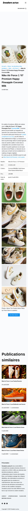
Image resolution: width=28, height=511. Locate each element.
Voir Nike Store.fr (14, 315)
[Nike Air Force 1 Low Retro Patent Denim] (14, 441)
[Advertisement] (14, 26)
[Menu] (25, 2)
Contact (4, 496)
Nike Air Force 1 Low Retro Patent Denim (13, 450)
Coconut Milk (15, 128)
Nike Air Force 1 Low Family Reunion (12, 381)
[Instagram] (7, 503)
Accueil (4, 66)
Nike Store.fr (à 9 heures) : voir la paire (14, 157)
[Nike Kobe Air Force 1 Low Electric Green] (14, 418)
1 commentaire (15, 407)
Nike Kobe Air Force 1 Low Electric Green (13, 427)
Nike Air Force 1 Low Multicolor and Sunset (13, 404)
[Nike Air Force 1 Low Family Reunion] (14, 372)
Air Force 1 (16, 68)
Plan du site (23, 496)
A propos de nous (13, 496)
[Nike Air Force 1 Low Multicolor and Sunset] (14, 395)
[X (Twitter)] (4, 503)
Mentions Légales (6, 498)
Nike (10, 68)
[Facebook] (2, 503)
